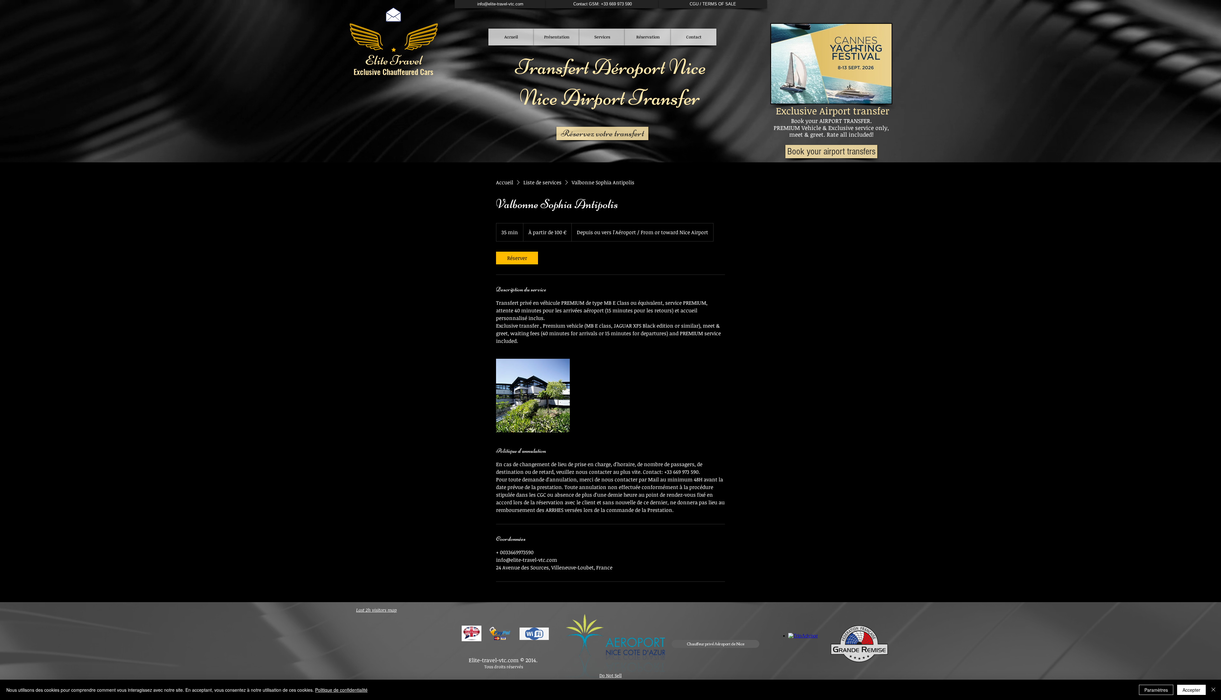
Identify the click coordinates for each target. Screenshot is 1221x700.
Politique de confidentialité (341, 690)
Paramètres (1156, 690)
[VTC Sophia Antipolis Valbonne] (533, 395)
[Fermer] (1213, 690)
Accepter (1191, 690)
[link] (517, 258)
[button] (715, 644)
